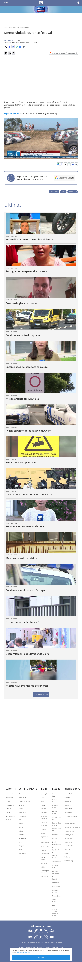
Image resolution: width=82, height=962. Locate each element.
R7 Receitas (22, 838)
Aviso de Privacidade (23, 952)
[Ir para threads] (51, 931)
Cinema (21, 805)
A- (14, 53)
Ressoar (67, 849)
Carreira (67, 798)
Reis (53, 905)
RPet (20, 842)
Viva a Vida (22, 853)
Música (21, 831)
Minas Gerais (45, 846)
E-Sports (8, 801)
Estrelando (22, 812)
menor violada (54, 191)
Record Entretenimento (72, 827)
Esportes (11, 789)
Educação (44, 826)
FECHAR (41, 957)
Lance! (8, 812)
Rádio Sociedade (69, 820)
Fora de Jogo (10, 805)
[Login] (78, 2)
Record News (68, 838)
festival (63, 191)
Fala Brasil (55, 883)
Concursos (44, 812)
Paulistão (9, 820)
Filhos (21, 820)
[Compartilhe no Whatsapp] (17, 47)
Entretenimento (28, 789)
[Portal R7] (41, 3)
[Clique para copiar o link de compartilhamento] (24, 47)
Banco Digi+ (68, 794)
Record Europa (14, 27)
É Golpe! (43, 829)
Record (6, 27)
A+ (10, 53)
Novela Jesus (56, 896)
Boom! (54, 838)
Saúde (43, 867)
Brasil (42, 798)
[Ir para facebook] (36, 931)
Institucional (72, 789)
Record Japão (68, 835)
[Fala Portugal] (41, 9)
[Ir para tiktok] (36, 937)
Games (21, 823)
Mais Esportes (10, 816)
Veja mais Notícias (41, 695)
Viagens (21, 846)
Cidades (43, 809)
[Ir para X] (41, 937)
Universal (67, 857)
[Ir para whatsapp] (46, 937)
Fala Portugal (25, 27)
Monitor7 (44, 850)
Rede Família (68, 846)
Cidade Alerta (56, 861)
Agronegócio (45, 794)
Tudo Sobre (44, 876)
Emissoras (67, 805)
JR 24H (44, 789)
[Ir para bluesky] (30, 931)
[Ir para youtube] (51, 937)
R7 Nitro (21, 835)
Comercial (67, 801)
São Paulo (44, 863)
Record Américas (70, 823)
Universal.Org (68, 861)
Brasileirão (9, 798)
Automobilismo (11, 794)
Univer (66, 853)
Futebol (8, 809)
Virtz (20, 849)
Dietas (21, 809)
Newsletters (68, 809)
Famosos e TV (23, 816)
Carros (43, 805)
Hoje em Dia (56, 886)
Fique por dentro (11, 113)
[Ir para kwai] (46, 931)
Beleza (21, 794)
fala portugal (72, 191)
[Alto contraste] (5, 53)
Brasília (43, 801)
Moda (21, 827)
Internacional (45, 843)
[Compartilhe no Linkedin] (13, 47)
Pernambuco (45, 854)
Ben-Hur (55, 835)
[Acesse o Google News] (20, 46)
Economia (44, 822)
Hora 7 (43, 833)
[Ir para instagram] (41, 931)
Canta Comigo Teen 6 (56, 850)
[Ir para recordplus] (30, 937)
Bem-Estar (22, 798)
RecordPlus (68, 812)
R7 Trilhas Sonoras (70, 816)
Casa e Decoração (25, 801)
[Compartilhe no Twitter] (6, 47)
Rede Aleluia (68, 842)
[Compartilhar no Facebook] (9, 47)
